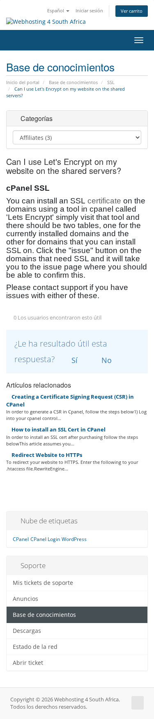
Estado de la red (35, 647)
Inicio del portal (22, 82)
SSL (111, 82)
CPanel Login (45, 539)
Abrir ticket (28, 663)
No (105, 360)
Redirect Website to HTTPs (46, 455)
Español (56, 10)
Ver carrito (132, 11)
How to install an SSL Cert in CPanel (58, 429)
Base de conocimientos (73, 82)
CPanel (21, 539)
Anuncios (25, 599)
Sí (73, 360)
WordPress (74, 539)
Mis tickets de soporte (43, 583)
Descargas (27, 631)
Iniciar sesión (89, 10)
